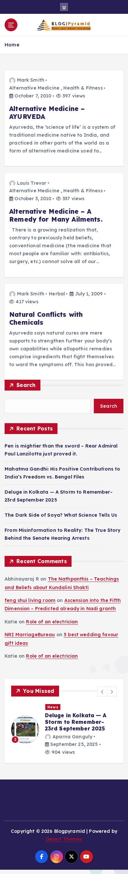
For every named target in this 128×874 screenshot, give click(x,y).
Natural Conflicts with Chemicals (46, 318)
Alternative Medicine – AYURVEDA (47, 113)
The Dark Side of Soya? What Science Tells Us (61, 515)
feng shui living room (30, 600)
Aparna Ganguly (72, 737)
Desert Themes (64, 839)
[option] (64, 729)
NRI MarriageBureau (30, 635)
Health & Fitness (82, 88)
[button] (102, 691)
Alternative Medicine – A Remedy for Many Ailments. (55, 215)
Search (26, 385)
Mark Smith (30, 80)
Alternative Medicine (34, 88)
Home (12, 44)
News (52, 707)
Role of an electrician (52, 622)
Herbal (57, 294)
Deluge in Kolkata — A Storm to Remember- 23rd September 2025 (76, 722)
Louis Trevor (31, 183)
